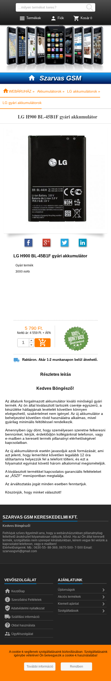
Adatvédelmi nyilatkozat (24, 608)
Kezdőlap (14, 591)
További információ (40, 666)
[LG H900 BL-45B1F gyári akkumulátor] (55, 179)
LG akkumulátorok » (83, 91)
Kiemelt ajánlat (82, 604)
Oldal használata (19, 625)
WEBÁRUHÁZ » (19, 91)
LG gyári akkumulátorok (22, 103)
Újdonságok (82, 590)
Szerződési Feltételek (23, 600)
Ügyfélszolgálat (18, 634)
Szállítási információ (21, 617)
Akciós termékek (82, 597)
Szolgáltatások (82, 611)
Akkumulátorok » (51, 91)
